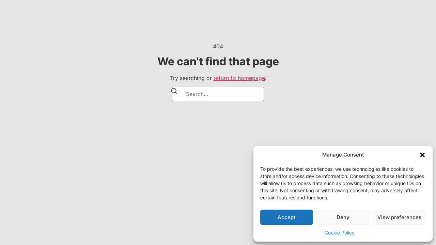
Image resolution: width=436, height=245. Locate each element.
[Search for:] (218, 94)
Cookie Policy (340, 232)
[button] (422, 154)
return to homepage (239, 78)
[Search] (174, 91)
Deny (343, 217)
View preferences (399, 217)
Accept (287, 217)
